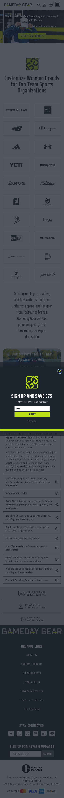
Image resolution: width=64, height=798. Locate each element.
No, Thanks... (32, 421)
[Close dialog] (60, 371)
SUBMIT (32, 414)
